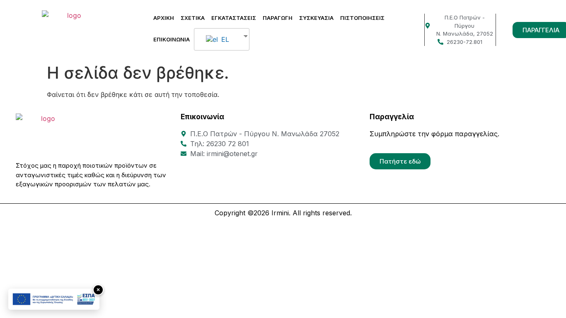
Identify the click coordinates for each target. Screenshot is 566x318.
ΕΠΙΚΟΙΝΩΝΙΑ (171, 39)
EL (224, 39)
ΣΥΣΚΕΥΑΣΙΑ (316, 17)
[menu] (221, 39)
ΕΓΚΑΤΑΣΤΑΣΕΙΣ (233, 17)
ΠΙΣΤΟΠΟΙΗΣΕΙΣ (362, 17)
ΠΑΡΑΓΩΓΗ (278, 17)
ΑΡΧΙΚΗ (163, 17)
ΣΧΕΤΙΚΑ (193, 17)
